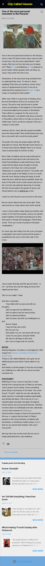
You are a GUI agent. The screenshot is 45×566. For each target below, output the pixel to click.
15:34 (14, 67)
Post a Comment (11, 452)
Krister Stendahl (10, 468)
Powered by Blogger (24, 561)
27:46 (30, 67)
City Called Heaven (20, 4)
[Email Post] (8, 445)
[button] (41, 12)
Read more (38, 489)
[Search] (41, 5)
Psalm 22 (32, 90)
